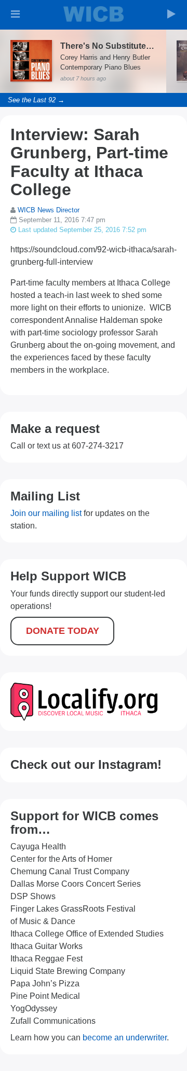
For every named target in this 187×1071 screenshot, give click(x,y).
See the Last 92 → (36, 100)
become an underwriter (125, 1037)
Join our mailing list (46, 513)
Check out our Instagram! (86, 764)
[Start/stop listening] (171, 14)
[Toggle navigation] (15, 14)
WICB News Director (48, 210)
